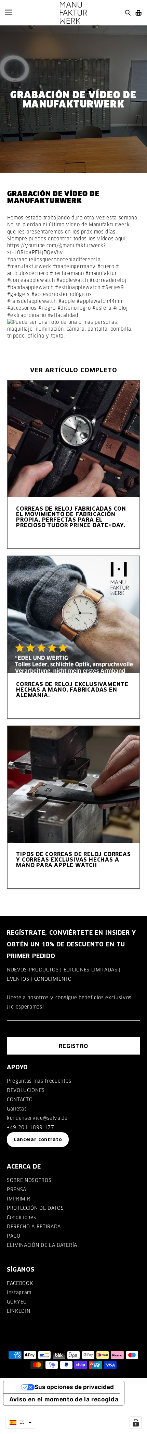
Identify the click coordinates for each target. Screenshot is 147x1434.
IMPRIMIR (18, 1199)
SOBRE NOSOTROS (29, 1180)
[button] (20, 1422)
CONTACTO (19, 1099)
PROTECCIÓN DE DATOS (35, 1208)
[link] (54, 259)
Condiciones (21, 1217)
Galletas (17, 1109)
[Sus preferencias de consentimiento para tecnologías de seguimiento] (136, 1423)
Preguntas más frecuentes (39, 1081)
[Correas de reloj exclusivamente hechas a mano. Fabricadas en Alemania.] (74, 614)
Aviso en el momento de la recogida (64, 1399)
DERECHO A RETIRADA (34, 1226)
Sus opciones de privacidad (74, 1387)
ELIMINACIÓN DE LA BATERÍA (42, 1245)
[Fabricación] (73, 13)
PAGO (14, 1236)
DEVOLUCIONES (26, 1090)
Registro (73, 1046)
